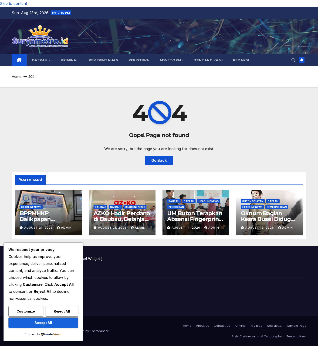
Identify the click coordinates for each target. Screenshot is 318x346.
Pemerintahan (103, 60)
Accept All (43, 323)
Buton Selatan (252, 201)
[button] (293, 60)
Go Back (159, 160)
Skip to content (13, 3)
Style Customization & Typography (257, 336)
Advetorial (171, 60)
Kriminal (69, 60)
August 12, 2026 (260, 227)
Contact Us (222, 325)
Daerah (40, 60)
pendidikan (176, 207)
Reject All (62, 311)
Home (16, 76)
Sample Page (296, 325)
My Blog (256, 325)
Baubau (100, 207)
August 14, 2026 (186, 227)
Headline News (31, 207)
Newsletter (275, 325)
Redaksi (241, 60)
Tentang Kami (208, 60)
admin (66, 227)
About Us (202, 325)
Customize (26, 311)
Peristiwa (139, 60)
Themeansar (99, 331)
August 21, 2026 (39, 227)
